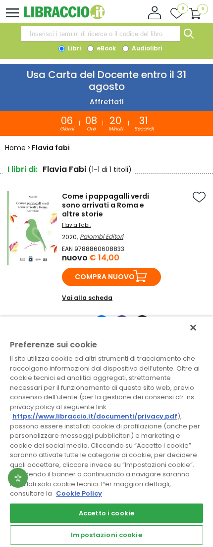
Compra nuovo (105, 277)
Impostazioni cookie (106, 535)
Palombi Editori (101, 236)
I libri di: (22, 169)
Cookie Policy (79, 493)
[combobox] (100, 34)
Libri (73, 48)
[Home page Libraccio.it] (64, 17)
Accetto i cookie (106, 513)
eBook (105, 48)
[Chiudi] (193, 328)
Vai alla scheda (87, 298)
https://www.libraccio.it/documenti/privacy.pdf (94, 416)
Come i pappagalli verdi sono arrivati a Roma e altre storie (105, 205)
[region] (106, 431)
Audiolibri (146, 48)
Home (15, 148)
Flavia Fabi (76, 225)
